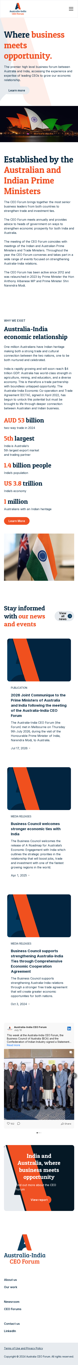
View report (39, 1200)
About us (10, 1280)
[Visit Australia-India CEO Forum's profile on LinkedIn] (10, 1028)
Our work (10, 1287)
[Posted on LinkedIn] (69, 1028)
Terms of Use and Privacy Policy (23, 1348)
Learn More (17, 521)
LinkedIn (10, 1331)
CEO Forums (12, 1309)
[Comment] (17, 1124)
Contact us (12, 1323)
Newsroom (11, 1302)
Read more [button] (13, 1045)
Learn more (17, 90)
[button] (70, 8)
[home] (18, 9)
